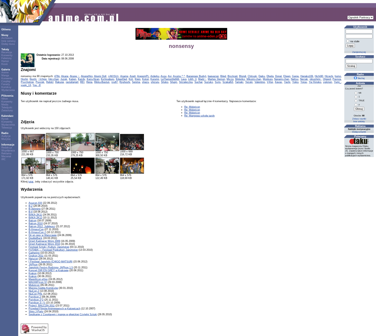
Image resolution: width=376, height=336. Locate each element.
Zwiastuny (7, 110)
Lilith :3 (192, 79)
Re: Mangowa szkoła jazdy (199, 115)
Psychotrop (27, 82)
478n (57, 76)
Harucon (33, 258)
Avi (170, 76)
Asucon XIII (35, 202)
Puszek (40, 82)
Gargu (295, 76)
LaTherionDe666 (170, 79)
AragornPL (143, 76)
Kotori (145, 79)
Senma (136, 82)
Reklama (6, 153)
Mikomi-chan (254, 79)
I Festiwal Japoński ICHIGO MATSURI (50, 261)
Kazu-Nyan (93, 79)
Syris (218, 82)
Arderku (154, 76)
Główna (6, 29)
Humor (5, 61)
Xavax (278, 82)
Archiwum (7, 38)
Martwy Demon (216, 79)
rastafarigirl (72, 82)
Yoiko (295, 82)
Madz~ (202, 79)
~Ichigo (42, 79)
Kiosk (4, 64)
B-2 (31, 205)
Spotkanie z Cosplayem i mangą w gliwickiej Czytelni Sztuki (63, 314)
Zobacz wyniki (359, 119)
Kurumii (154, 79)
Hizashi (329, 76)
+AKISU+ (113, 76)
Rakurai (59, 82)
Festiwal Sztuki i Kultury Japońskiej (49, 246)
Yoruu (303, 82)
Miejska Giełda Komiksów (43, 288)
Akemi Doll (100, 76)
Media (4, 104)
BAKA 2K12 (35, 217)
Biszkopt (233, 76)
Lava (183, 79)
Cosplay (6, 81)
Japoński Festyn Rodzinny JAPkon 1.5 (51, 267)
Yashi (287, 82)
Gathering (34, 252)
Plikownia (7, 95)
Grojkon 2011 (36, 255)
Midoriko (240, 79)
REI (82, 82)
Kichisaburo (107, 79)
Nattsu (294, 79)
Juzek (63, 79)
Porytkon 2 (35, 296)
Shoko (164, 82)
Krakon (33, 273)
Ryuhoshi (124, 82)
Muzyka (5, 138)
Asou (163, 76)
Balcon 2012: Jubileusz (42, 226)
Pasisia (337, 79)
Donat (278, 76)
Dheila (270, 76)
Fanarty (5, 84)
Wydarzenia (8, 90)
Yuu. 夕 (37, 85)
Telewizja (6, 127)
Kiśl (131, 79)
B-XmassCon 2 (37, 232)
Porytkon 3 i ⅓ (37, 302)
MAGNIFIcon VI (38, 282)
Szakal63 (227, 82)
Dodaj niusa (8, 43)
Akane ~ (74, 76)
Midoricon (34, 285)
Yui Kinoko (315, 82)
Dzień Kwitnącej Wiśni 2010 (44, 244)
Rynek (5, 118)
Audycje (6, 136)
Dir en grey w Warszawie (43, 235)
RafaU (49, 82)
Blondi (242, 76)
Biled (223, 76)
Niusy (4, 35)
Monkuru (268, 79)
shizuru (155, 82)
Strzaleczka (186, 82)
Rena (89, 82)
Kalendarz (7, 115)
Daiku (261, 76)
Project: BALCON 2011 (42, 305)
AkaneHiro (87, 76)
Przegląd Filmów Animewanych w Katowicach (54, 308)
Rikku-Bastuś (101, 82)
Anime (5, 72)
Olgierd (327, 79)
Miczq (230, 79)
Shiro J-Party (36, 311)
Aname (124, 76)
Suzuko (208, 82)
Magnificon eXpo (38, 279)
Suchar (198, 82)
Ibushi (33, 79)
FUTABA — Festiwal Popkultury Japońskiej (53, 249)
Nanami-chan (281, 79)
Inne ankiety (359, 121)
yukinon (327, 82)
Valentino (260, 82)
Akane (64, 76)
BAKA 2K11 (35, 214)
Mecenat (6, 156)
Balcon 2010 (36, 223)
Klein (137, 79)
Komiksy (6, 87)
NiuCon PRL (35, 293)
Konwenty (7, 55)
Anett (133, 76)
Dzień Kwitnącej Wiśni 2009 (44, 241)
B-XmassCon (36, 229)
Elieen (286, 76)
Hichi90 (319, 76)
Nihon (4, 98)
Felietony (6, 58)
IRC (3, 159)
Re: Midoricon (192, 106)
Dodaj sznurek (359, 132)
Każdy (81, 79)
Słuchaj (360, 78)
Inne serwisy (8, 41)
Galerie (5, 69)
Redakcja (6, 147)
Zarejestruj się (359, 52)
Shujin (173, 82)
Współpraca (8, 150)
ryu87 (114, 82)
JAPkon (33, 264)
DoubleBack (35, 238)
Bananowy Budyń (196, 76)
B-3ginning (35, 208)
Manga (5, 75)
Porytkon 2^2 (36, 299)
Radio (4, 133)
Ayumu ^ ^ (179, 76)
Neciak (304, 79)
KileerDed (121, 79)
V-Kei (270, 82)
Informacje (7, 144)
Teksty (5, 49)
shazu (145, 82)
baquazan (213, 76)
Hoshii (24, 79)
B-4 (31, 211)
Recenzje (6, 52)
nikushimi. (315, 79)
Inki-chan (53, 79)
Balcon (32, 220)
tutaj (30, 181)
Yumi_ (337, 82)
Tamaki (239, 82)
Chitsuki (252, 76)
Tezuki (249, 82)
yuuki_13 (26, 85)
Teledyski (6, 107)
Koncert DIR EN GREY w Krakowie (49, 270)
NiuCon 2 (34, 290)
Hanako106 (306, 76)
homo (338, 76)
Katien (72, 79)
